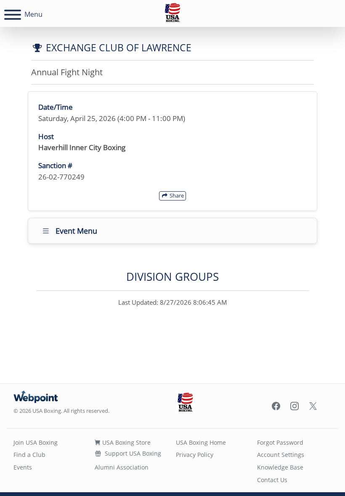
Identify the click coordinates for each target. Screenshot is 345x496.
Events (22, 467)
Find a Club (29, 455)
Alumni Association (122, 467)
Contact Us (272, 480)
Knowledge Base (280, 467)
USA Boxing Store (126, 442)
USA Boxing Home (201, 442)
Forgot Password (280, 442)
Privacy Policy (194, 455)
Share (176, 195)
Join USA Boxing (35, 442)
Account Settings (280, 455)
